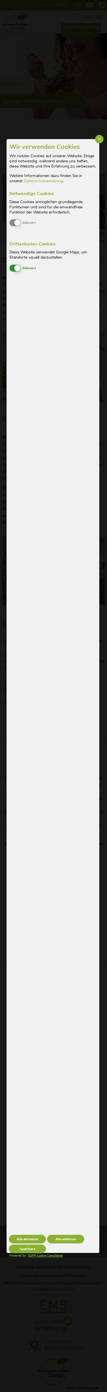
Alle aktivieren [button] (27, 1239)
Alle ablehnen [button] (65, 1239)
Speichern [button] (27, 1249)
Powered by (29, 1256)
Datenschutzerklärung (43, 181)
